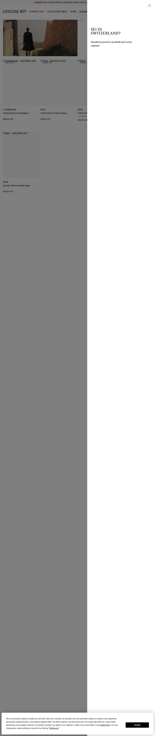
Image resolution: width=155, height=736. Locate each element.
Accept (137, 725)
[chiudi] (149, 5)
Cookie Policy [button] (104, 725)
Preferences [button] (54, 728)
